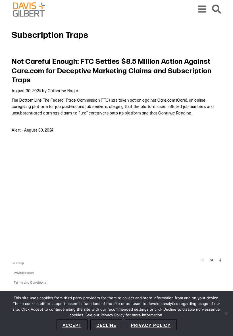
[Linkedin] (203, 260)
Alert (16, 130)
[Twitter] (212, 260)
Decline (106, 325)
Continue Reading (174, 113)
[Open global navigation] (202, 10)
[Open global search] (216, 10)
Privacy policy (151, 325)
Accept (72, 325)
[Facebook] (220, 260)
